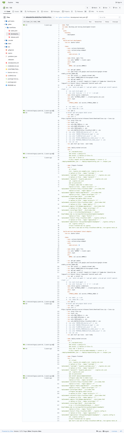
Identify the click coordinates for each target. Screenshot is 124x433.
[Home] (3, 2)
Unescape (115, 21)
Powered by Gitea (7, 431)
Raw (90, 21)
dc (7, 8)
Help (17, 2)
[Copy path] (86, 17)
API (121, 431)
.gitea (60, 17)
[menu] (98, 431)
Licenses (114, 431)
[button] (94, 7)
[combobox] (109, 17)
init (26, 25)
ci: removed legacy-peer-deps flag (36, 110)
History (107, 21)
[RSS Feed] (87, 7)
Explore (10, 2)
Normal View (98, 21)
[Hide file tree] (4, 17)
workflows (66, 17)
